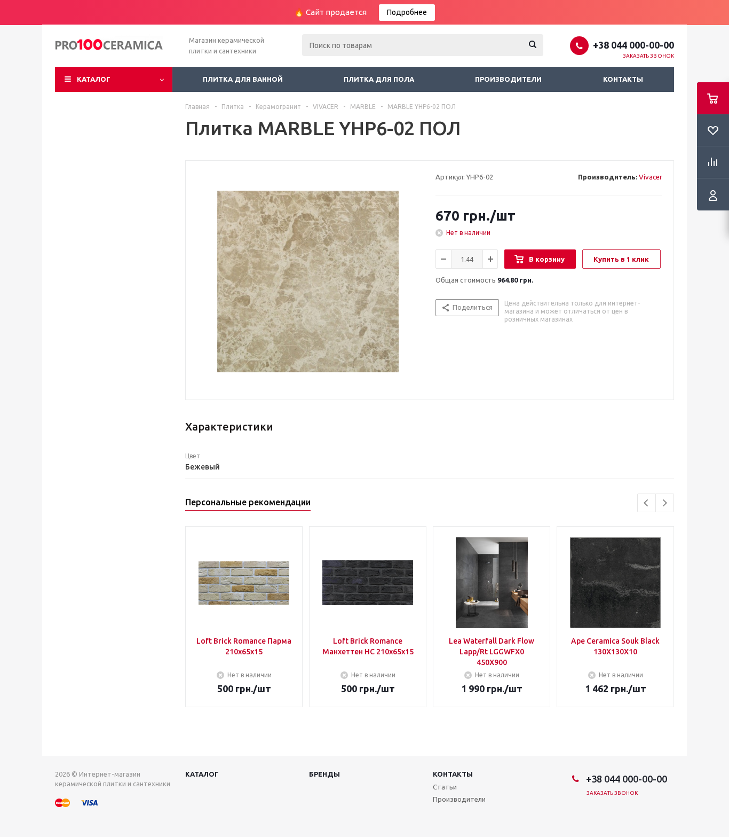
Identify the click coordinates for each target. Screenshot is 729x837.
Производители (508, 79)
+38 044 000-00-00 (633, 45)
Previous (646, 503)
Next (664, 503)
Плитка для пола (379, 79)
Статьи (445, 787)
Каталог (93, 79)
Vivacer (650, 177)
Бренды (324, 774)
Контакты (623, 79)
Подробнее (407, 12)
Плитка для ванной (243, 79)
